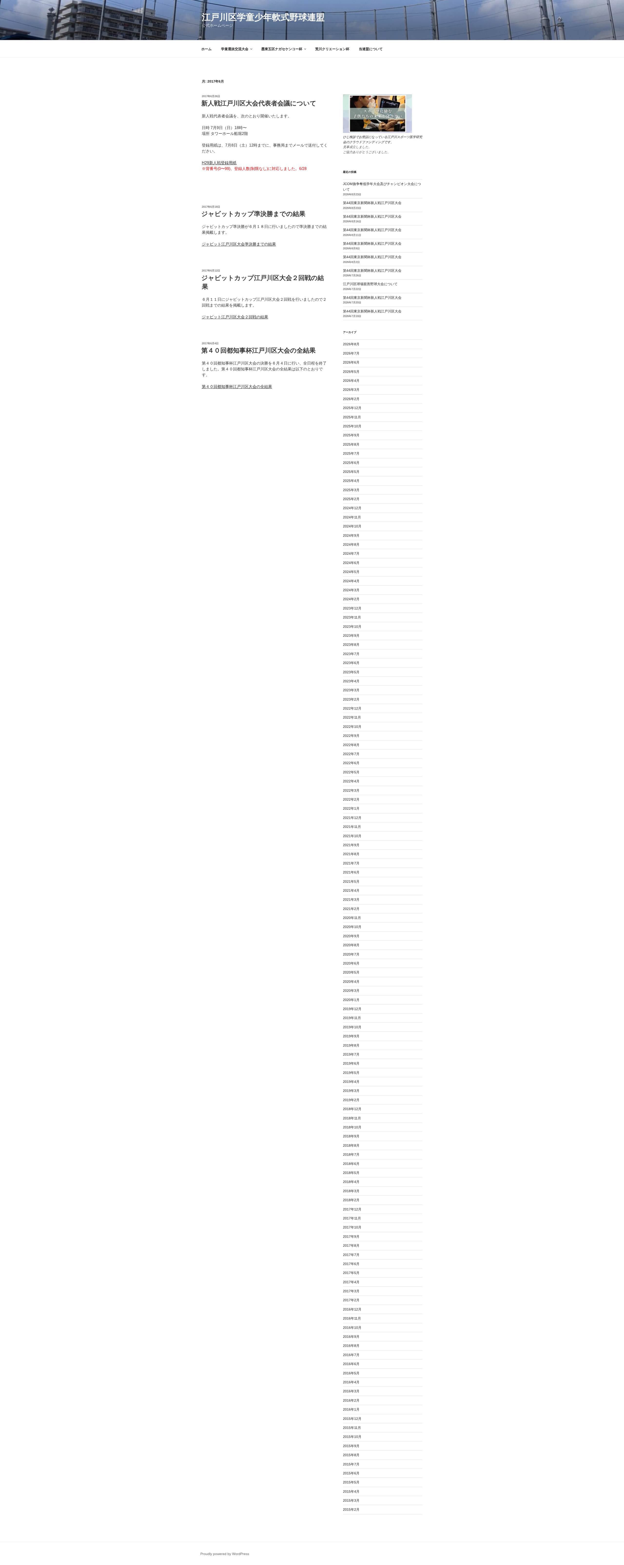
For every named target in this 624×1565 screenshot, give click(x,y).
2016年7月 (351, 1355)
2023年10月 (352, 626)
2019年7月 (351, 1054)
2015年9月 (351, 1446)
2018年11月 (352, 1118)
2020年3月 (351, 991)
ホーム (206, 49)
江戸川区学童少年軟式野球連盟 (263, 17)
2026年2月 (351, 399)
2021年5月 (351, 881)
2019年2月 (351, 1100)
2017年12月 (352, 1209)
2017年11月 (352, 1218)
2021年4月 (351, 890)
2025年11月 (352, 417)
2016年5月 (351, 1373)
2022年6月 (351, 763)
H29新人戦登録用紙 (219, 163)
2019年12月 (352, 1009)
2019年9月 (351, 1036)
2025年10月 (352, 426)
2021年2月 (351, 909)
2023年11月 (352, 617)
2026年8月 (351, 344)
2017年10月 (352, 1227)
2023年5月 (351, 672)
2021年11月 (352, 827)
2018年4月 (351, 1182)
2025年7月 (351, 453)
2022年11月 (352, 717)
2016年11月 (352, 1318)
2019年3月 (351, 1091)
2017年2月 (351, 1300)
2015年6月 (351, 1473)
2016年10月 (352, 1328)
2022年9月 (351, 736)
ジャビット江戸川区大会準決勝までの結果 (239, 244)
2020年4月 (351, 982)
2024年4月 (351, 581)
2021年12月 (352, 818)
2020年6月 (351, 963)
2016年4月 (351, 1382)
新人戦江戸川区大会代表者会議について (258, 103)
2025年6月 (351, 463)
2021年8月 (351, 854)
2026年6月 (351, 362)
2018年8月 (351, 1145)
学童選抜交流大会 (234, 49)
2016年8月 (351, 1346)
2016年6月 (351, 1364)
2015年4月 (351, 1491)
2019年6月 (351, 1063)
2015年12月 (352, 1419)
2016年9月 (351, 1337)
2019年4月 (351, 1082)
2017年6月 (351, 1264)
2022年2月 (351, 799)
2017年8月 (351, 1245)
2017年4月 (351, 1282)
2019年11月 (352, 1018)
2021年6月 (351, 872)
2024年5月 (351, 572)
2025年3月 (351, 490)
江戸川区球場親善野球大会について (370, 284)
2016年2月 (351, 1400)
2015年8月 (351, 1455)
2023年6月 (351, 663)
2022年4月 (351, 781)
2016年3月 (351, 1391)
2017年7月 (351, 1255)
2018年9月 (351, 1136)
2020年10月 (352, 927)
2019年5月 (351, 1073)
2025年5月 (351, 472)
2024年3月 (351, 590)
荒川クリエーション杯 (332, 49)
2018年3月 (351, 1191)
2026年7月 (351, 353)
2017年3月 (351, 1291)
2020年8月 (351, 945)
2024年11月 (352, 517)
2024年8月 (351, 544)
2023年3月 (351, 690)
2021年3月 (351, 899)
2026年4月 (351, 381)
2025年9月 (351, 435)
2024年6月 (351, 563)
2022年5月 (351, 772)
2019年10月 (352, 1027)
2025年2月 (351, 499)
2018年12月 (352, 1109)
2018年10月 (352, 1127)
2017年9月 (351, 1236)
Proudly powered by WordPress (224, 1554)
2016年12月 (352, 1309)
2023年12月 (352, 608)
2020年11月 (352, 918)
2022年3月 (351, 790)
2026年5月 (351, 372)
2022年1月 (351, 808)
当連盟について (371, 49)
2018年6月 (351, 1164)
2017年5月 (351, 1273)
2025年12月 (352, 408)
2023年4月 (351, 681)
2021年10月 (352, 836)
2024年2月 (351, 599)
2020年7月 (351, 954)
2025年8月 (351, 444)
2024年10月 (352, 526)
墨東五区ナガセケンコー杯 (281, 49)
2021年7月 (351, 863)
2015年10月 (352, 1437)
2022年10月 (352, 727)
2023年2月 (351, 699)
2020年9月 (351, 936)
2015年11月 (352, 1428)
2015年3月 (351, 1500)
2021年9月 (351, 845)
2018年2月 (351, 1200)
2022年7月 (351, 754)
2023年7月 (351, 654)
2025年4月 (351, 481)
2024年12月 (352, 508)
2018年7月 (351, 1154)
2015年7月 (351, 1464)
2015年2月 (351, 1509)
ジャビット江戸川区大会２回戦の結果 (235, 317)
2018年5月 (351, 1173)
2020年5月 (351, 972)
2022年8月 (351, 745)
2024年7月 (351, 553)
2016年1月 (351, 1409)
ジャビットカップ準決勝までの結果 (253, 213)
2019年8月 (351, 1045)
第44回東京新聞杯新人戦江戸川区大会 (372, 203)
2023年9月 (351, 635)
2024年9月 (351, 535)
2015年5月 (351, 1482)
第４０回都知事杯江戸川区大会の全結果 (258, 350)
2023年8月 (351, 645)
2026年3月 (351, 390)
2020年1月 (351, 1000)
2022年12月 (352, 708)
